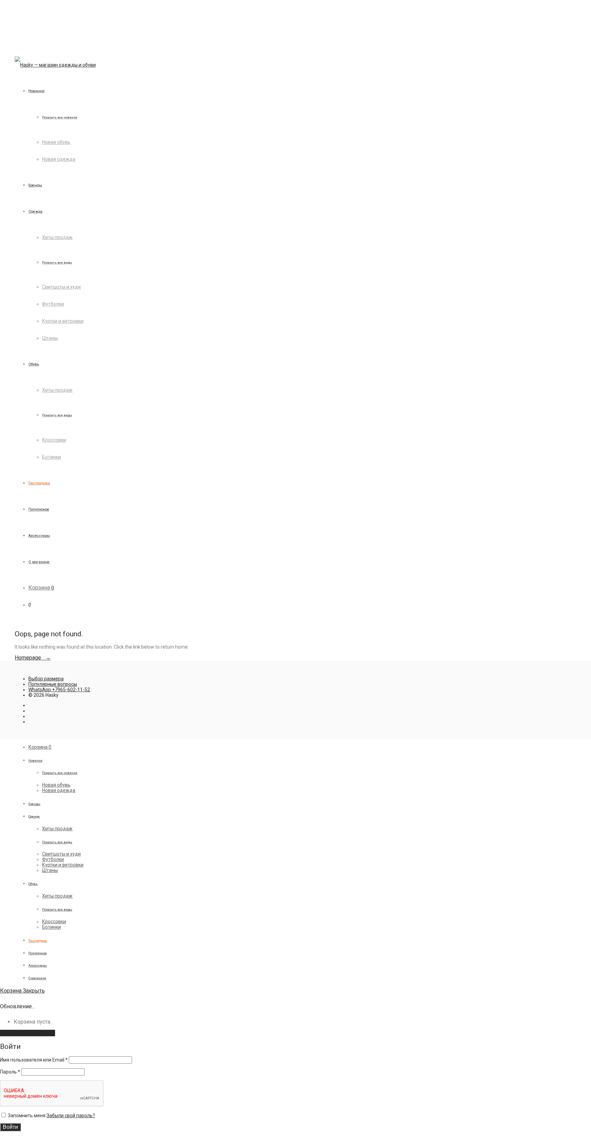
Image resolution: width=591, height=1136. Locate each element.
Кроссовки (54, 440)
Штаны (50, 338)
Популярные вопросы (52, 684)
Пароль (10, 1072)
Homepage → (33, 657)
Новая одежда (58, 159)
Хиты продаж (57, 237)
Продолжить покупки (27, 1033)
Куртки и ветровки (62, 321)
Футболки (53, 304)
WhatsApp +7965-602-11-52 (59, 689)
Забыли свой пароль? (71, 1115)
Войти (10, 1127)
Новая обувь (56, 142)
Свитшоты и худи (61, 287)
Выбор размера (46, 678)
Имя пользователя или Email (34, 1060)
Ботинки (51, 457)
